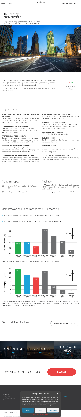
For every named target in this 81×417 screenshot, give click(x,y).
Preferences (53, 410)
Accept (28, 410)
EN (10, 3)
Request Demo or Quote (71, 3)
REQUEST (61, 372)
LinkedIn (64, 396)
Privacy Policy (44, 414)
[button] (58, 394)
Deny (40, 410)
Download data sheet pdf (63, 323)
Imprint (6, 412)
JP (11, 3)
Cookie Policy (35, 414)
